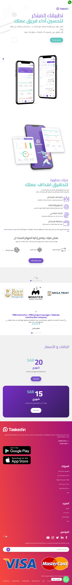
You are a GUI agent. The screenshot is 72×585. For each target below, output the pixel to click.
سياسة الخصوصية (36, 579)
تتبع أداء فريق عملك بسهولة (63, 478)
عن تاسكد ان (66, 511)
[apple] (41, 32)
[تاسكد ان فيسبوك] (66, 536)
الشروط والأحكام (25, 579)
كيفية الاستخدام (65, 516)
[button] (69, 249)
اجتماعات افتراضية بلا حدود (63, 474)
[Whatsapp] (66, 579)
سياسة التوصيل (6, 579)
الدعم (68, 520)
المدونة (67, 507)
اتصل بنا (49, 579)
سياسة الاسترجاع (15, 579)
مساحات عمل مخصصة (64, 483)
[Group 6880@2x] (14, 428)
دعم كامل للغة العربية (64, 487)
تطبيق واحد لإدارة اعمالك (63, 470)
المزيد (68, 491)
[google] (56, 32)
